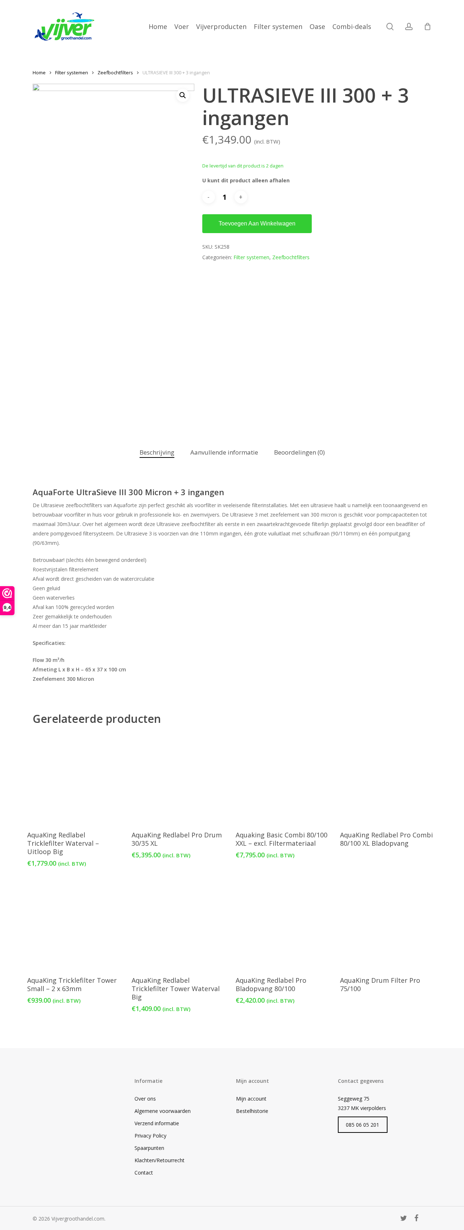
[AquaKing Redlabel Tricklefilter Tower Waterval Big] (180, 924)
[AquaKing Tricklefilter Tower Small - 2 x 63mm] (75, 924)
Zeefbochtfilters (115, 72)
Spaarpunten (149, 1147)
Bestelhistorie (252, 1110)
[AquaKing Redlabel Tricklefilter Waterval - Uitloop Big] (75, 778)
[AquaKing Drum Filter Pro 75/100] (388, 924)
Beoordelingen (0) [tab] (299, 452)
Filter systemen (71, 72)
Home (39, 72)
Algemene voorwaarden (162, 1110)
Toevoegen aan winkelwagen (257, 223)
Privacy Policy (150, 1135)
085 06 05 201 (362, 1124)
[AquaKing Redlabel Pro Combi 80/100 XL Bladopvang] (388, 778)
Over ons (145, 1098)
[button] (182, 95)
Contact (143, 1172)
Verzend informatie (156, 1123)
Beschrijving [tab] (157, 452)
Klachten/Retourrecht (159, 1160)
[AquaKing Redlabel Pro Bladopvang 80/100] (284, 924)
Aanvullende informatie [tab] (224, 452)
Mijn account (251, 1098)
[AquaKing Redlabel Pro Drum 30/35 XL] (180, 778)
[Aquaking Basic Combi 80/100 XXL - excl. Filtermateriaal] (284, 778)
